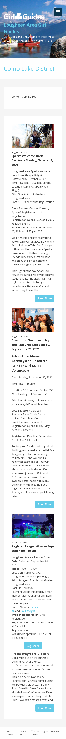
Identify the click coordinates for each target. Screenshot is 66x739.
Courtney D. (27, 611)
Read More (45, 298)
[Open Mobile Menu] (58, 12)
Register (32, 646)
